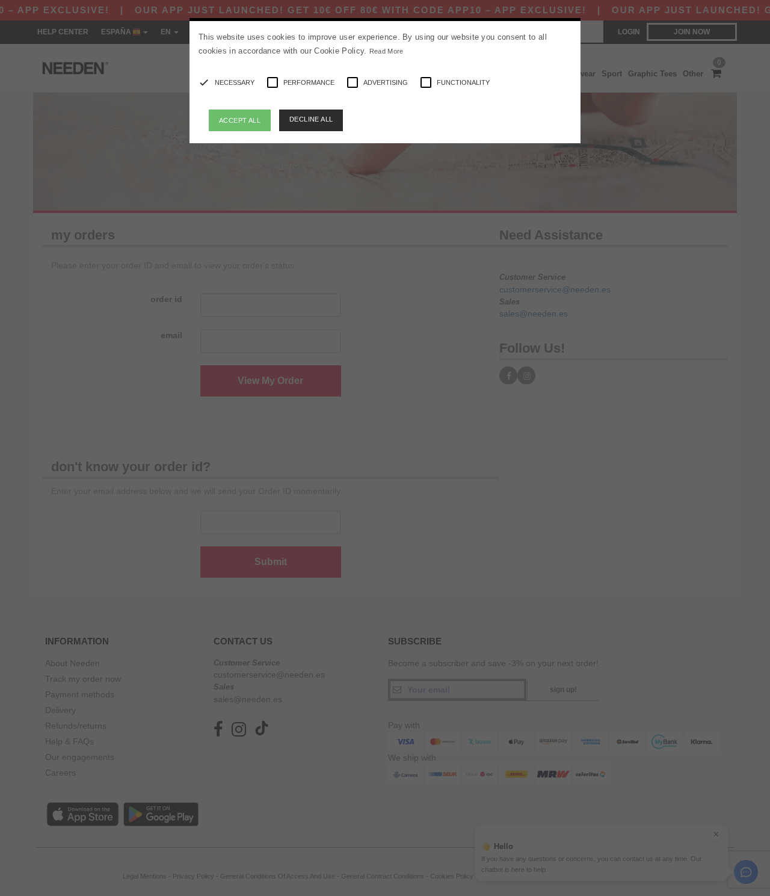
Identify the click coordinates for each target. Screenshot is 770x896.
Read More (386, 51)
